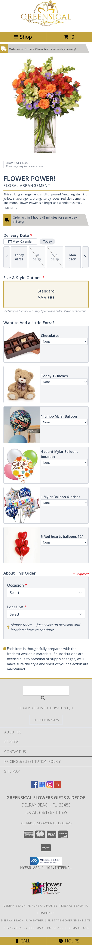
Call (24, 941)
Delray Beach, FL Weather (22, 920)
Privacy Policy (15, 928)
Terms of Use (78, 928)
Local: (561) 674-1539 (46, 812)
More (9, 208)
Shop (26, 36)
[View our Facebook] (34, 786)
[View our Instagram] (49, 786)
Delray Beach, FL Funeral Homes (30, 905)
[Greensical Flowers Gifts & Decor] (46, 25)
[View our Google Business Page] (42, 786)
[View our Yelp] (57, 786)
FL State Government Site (69, 920)
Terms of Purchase (47, 928)
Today (47, 241)
